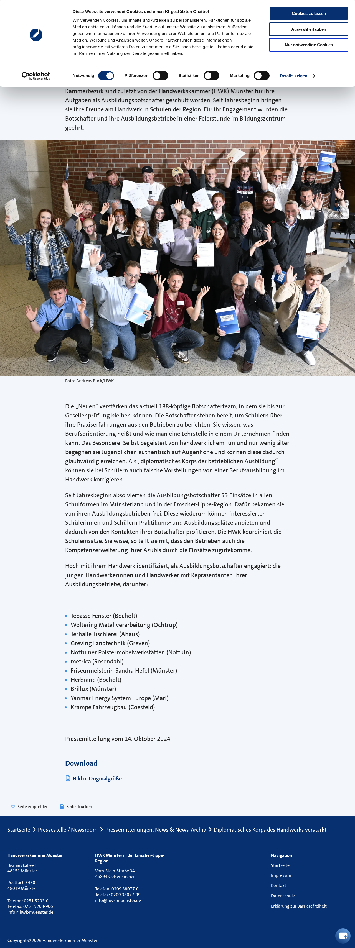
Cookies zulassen (309, 13)
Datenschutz (283, 896)
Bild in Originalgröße (97, 778)
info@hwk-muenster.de (30, 912)
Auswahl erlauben (308, 29)
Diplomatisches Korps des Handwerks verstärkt (270, 829)
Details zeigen (293, 75)
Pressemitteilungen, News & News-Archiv (155, 829)
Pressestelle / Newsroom (68, 829)
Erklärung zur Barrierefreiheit (299, 906)
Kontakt (278, 885)
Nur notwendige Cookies (309, 44)
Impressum (282, 875)
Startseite (18, 829)
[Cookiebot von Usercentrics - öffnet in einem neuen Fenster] (36, 76)
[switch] (160, 75)
